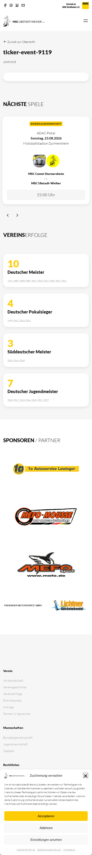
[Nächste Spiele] (17, 216)
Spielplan (8, 751)
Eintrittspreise (12, 700)
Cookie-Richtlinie (26, 849)
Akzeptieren (46, 816)
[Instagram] (11, 5)
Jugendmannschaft (15, 744)
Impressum (69, 849)
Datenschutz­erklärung (49, 849)
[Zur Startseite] (24, 20)
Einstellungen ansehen (46, 839)
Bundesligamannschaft (18, 737)
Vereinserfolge (12, 694)
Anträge (8, 707)
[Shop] (17, 5)
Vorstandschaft (13, 680)
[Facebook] (5, 5)
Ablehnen (46, 828)
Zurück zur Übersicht (21, 42)
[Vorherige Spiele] (8, 216)
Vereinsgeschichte (14, 687)
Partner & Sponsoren (17, 714)
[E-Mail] (23, 5)
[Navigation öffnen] (86, 21)
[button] (85, 775)
